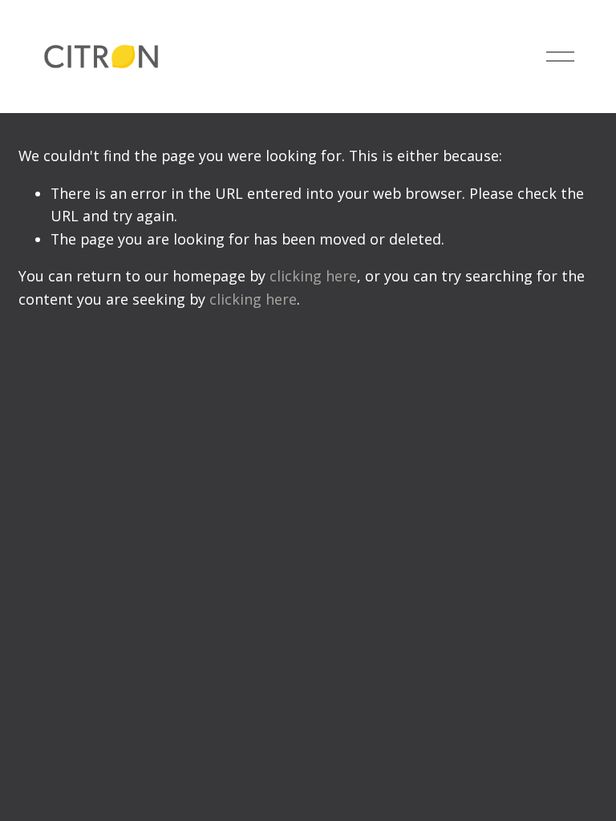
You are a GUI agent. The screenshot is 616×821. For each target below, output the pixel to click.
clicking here (313, 275)
